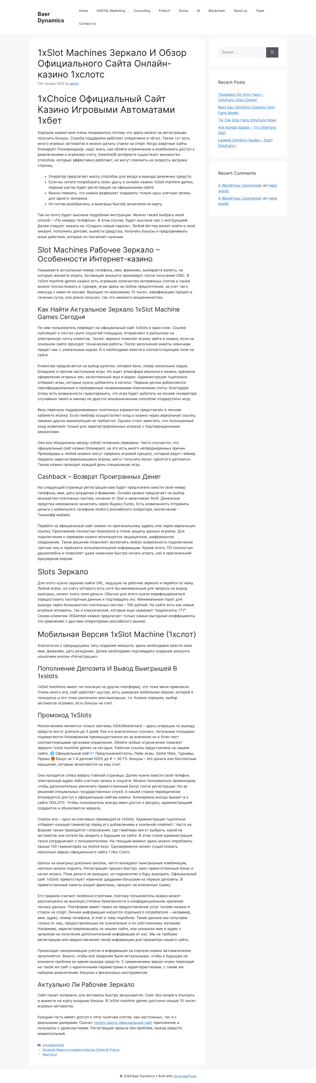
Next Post (50, 1054)
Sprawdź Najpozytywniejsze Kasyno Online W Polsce (81, 1049)
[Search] (272, 52)
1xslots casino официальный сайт (123, 1022)
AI (198, 11)
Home (83, 11)
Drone (183, 11)
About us (240, 11)
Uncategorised (53, 1045)
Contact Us (87, 23)
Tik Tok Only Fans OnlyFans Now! (247, 120)
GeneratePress (184, 1076)
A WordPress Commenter (240, 185)
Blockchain (217, 11)
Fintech (164, 11)
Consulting (142, 11)
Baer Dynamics (51, 17)
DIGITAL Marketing (111, 11)
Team (260, 11)
